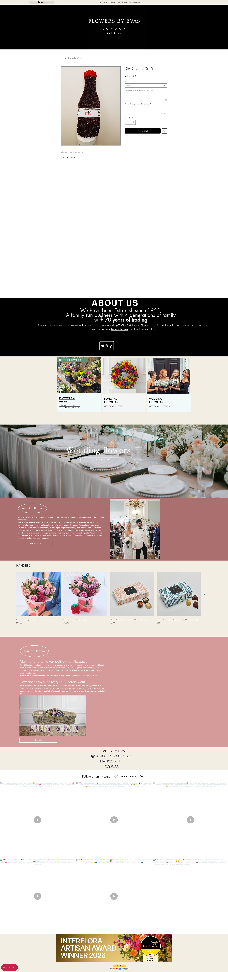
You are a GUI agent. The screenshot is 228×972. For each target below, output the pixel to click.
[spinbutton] (130, 122)
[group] (109, 600)
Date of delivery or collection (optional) (138, 104)
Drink (127, 82)
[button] (120, 967)
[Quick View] (38, 594)
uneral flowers (120, 329)
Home (63, 58)
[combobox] (146, 85)
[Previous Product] (13, 594)
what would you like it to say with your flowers (140, 90)
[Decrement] (126, 122)
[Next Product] (204, 594)
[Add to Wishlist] (164, 131)
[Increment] (133, 122)
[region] (79, 389)
